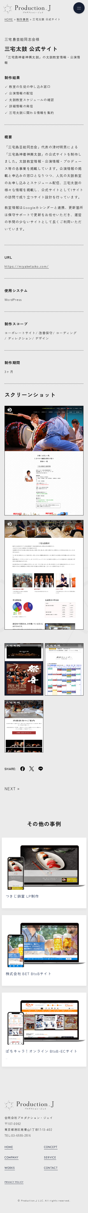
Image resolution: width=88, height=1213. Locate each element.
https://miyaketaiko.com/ (27, 266)
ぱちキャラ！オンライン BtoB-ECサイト (42, 1051)
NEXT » (12, 788)
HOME (9, 19)
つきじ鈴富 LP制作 (22, 896)
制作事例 (23, 19)
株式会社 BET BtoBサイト (29, 973)
